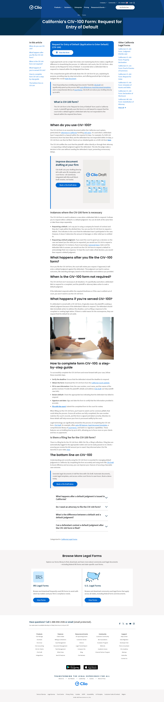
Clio (79, 15)
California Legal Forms (69, 539)
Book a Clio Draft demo (68, 185)
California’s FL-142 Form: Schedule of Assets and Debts (124, 85)
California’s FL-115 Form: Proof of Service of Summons (126, 68)
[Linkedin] (127, 624)
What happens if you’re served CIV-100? (37, 69)
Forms (84, 15)
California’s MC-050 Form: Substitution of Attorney (126, 101)
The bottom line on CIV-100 (36, 84)
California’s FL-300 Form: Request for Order (124, 76)
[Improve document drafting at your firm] (96, 181)
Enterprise (78, 7)
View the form (64, 52)
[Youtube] (130, 624)
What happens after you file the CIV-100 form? (36, 54)
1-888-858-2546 (57, 621)
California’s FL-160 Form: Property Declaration (124, 59)
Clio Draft (98, 389)
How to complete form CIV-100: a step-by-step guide (36, 76)
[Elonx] (123, 624)
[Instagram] (134, 624)
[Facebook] (120, 624)
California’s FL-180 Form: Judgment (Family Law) (124, 51)
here (68, 450)
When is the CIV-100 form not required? (36, 62)
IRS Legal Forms (41, 585)
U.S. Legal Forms (93, 585)
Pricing (86, 7)
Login (131, 3)
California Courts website (100, 383)
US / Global (121, 3)
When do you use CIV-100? (37, 47)
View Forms (41, 600)
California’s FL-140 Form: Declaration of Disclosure (125, 93)
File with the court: (59, 406)
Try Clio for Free (124, 7)
